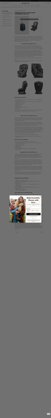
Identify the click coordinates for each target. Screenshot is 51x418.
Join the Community (33, 214)
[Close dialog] (40, 196)
